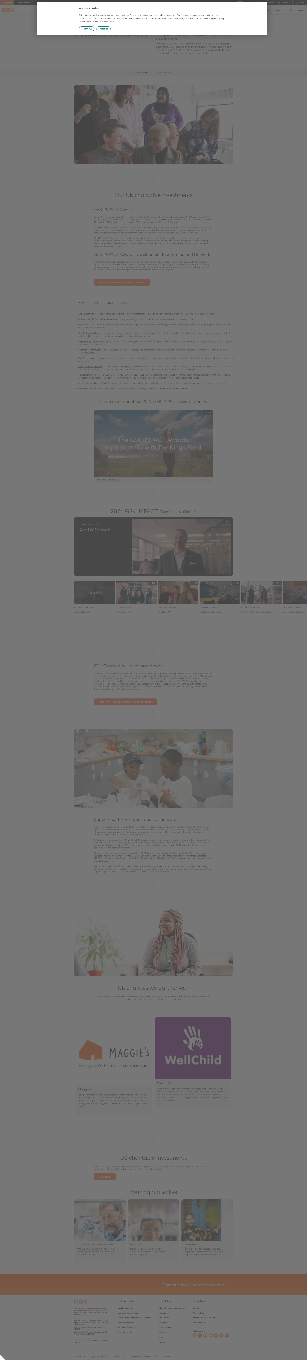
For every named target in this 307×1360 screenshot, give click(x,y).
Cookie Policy (108, 22)
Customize (103, 29)
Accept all (86, 29)
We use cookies (89, 8)
